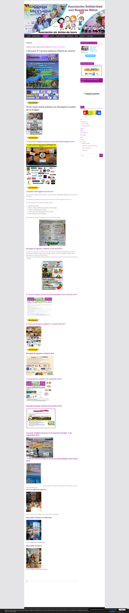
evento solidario (45, 47)
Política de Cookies (86, 143)
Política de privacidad (86, 148)
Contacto (82, 36)
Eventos (46, 36)
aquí (15, 611)
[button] (41, 36)
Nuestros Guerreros (86, 125)
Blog (76, 36)
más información (114, 609)
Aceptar (122, 609)
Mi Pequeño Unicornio (44, 199)
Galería (52, 36)
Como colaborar (60, 36)
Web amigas (70, 36)
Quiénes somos (36, 36)
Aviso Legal (90, 36)
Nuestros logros (85, 123)
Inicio (28, 36)
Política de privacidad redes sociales (89, 145)
